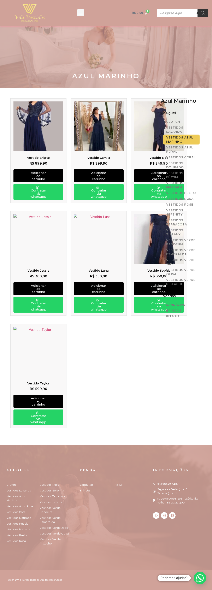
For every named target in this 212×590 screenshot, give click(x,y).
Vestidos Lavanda (174, 130)
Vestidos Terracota (176, 222)
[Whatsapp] (156, 515)
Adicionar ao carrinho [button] (38, 176)
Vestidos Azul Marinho (179, 139)
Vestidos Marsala (174, 185)
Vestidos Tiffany (174, 232)
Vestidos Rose (179, 204)
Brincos (173, 310)
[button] (80, 12)
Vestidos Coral (181, 157)
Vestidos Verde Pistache (180, 282)
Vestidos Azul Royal (179, 149)
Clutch (173, 122)
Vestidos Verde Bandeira (180, 242)
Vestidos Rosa (180, 199)
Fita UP (173, 316)
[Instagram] (164, 515)
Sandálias (175, 305)
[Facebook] (172, 515)
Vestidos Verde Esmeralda (180, 252)
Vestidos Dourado (175, 165)
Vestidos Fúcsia (174, 175)
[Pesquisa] (203, 13)
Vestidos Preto (181, 193)
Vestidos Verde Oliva (180, 272)
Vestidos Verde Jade (180, 262)
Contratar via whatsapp (38, 193)
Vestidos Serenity (174, 212)
